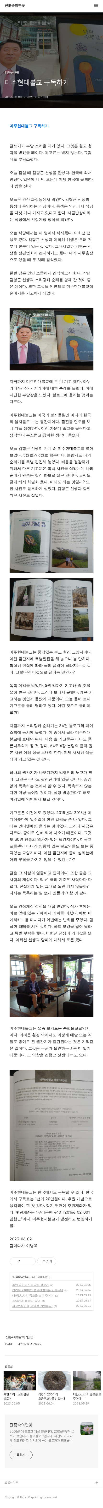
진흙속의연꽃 (15, 6)
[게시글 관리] (30, 1261)
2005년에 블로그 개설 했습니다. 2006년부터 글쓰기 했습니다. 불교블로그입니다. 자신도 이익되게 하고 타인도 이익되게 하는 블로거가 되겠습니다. (42, 1438)
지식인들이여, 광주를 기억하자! (32, 1306)
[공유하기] (24, 1261)
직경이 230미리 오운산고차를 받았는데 (37, 1290)
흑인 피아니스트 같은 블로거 (30, 1285)
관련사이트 (11, 1482)
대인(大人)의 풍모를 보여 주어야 (33, 1295)
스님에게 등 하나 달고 (26, 1300)
